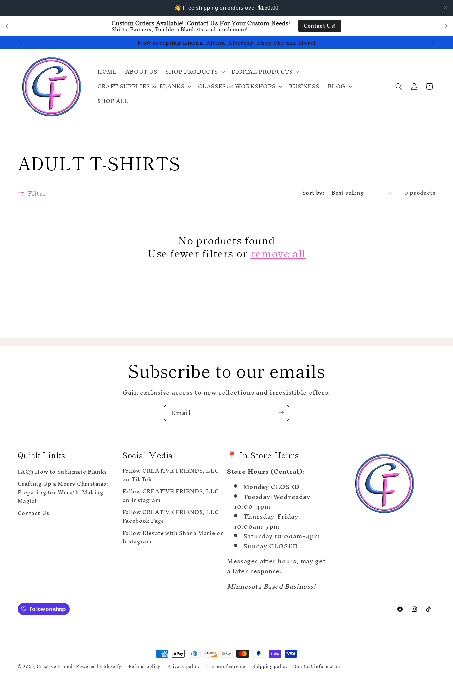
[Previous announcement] (19, 42)
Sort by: (313, 192)
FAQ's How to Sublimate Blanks (62, 473)
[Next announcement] (433, 42)
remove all (278, 252)
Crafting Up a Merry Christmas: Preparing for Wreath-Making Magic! (63, 492)
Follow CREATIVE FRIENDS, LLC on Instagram (170, 496)
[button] (194, 71)
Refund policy (145, 666)
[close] (446, 7)
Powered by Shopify (98, 666)
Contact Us (33, 513)
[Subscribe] (281, 413)
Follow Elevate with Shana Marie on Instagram (173, 537)
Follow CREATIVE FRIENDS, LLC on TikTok (170, 476)
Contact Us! (320, 26)
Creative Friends (56, 666)
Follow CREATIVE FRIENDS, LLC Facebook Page (170, 516)
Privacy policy (183, 666)
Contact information (318, 666)
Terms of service (226, 666)
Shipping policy (270, 666)
